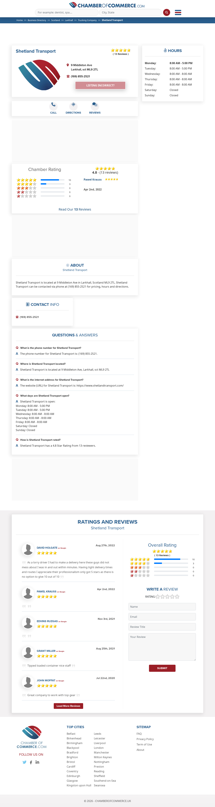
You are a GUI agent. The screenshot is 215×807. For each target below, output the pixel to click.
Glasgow (72, 781)
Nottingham (101, 762)
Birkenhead (74, 738)
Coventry (72, 771)
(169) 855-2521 (80, 76)
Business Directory (37, 20)
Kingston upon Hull (79, 785)
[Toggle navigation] (178, 12)
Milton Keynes (103, 757)
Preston (99, 766)
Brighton (72, 757)
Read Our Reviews (75, 209)
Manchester (101, 752)
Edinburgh (73, 776)
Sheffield (99, 776)
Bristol (71, 762)
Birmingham (74, 743)
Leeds (97, 734)
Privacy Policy (145, 739)
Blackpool (73, 748)
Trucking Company (87, 20)
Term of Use (144, 744)
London (99, 748)
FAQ (139, 734)
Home (19, 20)
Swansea (99, 785)
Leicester (99, 738)
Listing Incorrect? (100, 85)
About (140, 750)
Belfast (71, 734)
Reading (99, 771)
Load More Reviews (68, 706)
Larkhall (69, 20)
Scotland (55, 20)
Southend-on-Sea (105, 781)
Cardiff (71, 766)
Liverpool (100, 743)
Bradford (72, 752)
